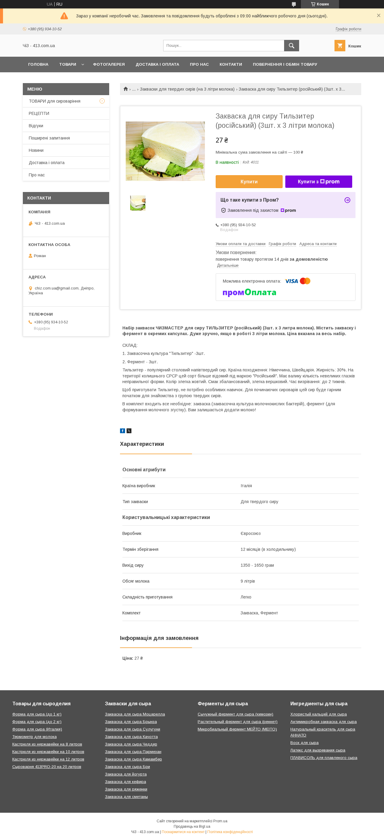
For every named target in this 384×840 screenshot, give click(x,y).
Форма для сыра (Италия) (37, 729)
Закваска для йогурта (126, 774)
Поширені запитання (49, 138)
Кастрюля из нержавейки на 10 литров (48, 751)
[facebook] (122, 431)
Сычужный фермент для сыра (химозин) (235, 714)
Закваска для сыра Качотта (131, 736)
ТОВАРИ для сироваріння (54, 101)
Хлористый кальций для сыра (318, 714)
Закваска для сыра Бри (127, 766)
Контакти (231, 64)
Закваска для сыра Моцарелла (135, 714)
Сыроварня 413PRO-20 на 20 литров (46, 766)
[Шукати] (291, 45)
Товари (67, 64)
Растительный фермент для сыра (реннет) (238, 721)
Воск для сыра (304, 742)
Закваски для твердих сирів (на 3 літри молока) (187, 89)
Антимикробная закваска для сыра (323, 721)
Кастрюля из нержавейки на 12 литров (48, 759)
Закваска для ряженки (126, 789)
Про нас (199, 64)
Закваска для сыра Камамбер (133, 759)
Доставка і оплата (157, 64)
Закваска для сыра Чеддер (131, 744)
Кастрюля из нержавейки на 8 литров (47, 744)
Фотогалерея (109, 64)
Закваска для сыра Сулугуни (132, 729)
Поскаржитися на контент (183, 832)
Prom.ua (220, 821)
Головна (38, 64)
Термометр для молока (34, 736)
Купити (249, 181)
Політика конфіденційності (230, 832)
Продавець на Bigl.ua (192, 826)
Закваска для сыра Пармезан (133, 751)
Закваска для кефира (125, 781)
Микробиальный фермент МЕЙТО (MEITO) (237, 729)
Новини (36, 150)
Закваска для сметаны (126, 796)
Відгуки (36, 125)
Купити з (308, 181)
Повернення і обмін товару (285, 64)
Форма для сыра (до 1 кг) (37, 714)
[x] (129, 431)
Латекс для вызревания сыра (317, 750)
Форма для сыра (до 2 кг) (37, 721)
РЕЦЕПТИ (39, 113)
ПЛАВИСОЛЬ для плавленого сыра (323, 757)
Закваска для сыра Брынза (131, 721)
